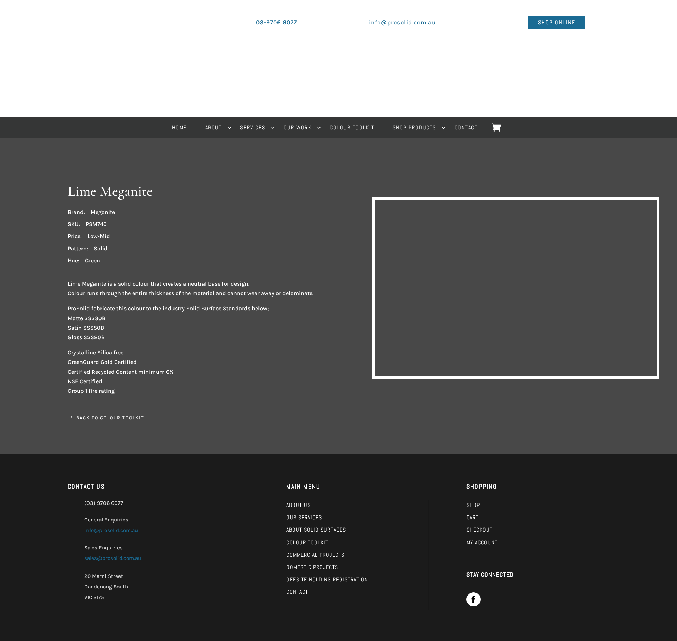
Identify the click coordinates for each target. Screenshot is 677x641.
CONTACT (466, 128)
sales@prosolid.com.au (112, 558)
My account (482, 542)
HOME (179, 128)
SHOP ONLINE (556, 22)
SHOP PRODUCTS (414, 128)
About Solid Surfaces (316, 529)
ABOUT (213, 128)
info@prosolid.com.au (111, 530)
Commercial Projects (315, 554)
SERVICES (252, 128)
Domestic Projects (312, 567)
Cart (472, 517)
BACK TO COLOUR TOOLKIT (110, 417)
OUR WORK (297, 128)
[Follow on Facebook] (473, 599)
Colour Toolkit (307, 542)
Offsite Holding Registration (327, 579)
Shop (473, 505)
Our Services (304, 517)
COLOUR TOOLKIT (352, 128)
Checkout (479, 529)
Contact (297, 592)
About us (298, 505)
